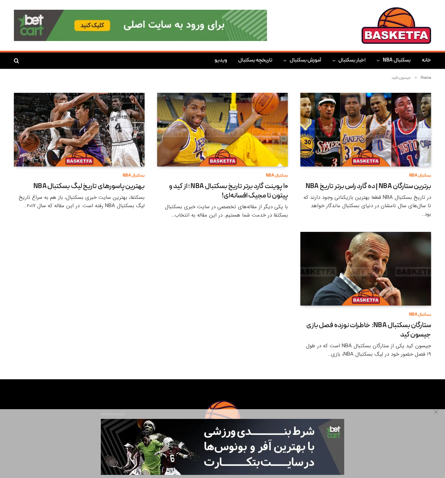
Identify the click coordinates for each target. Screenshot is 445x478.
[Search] (17, 60)
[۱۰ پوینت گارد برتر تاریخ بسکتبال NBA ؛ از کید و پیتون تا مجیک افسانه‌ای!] (222, 130)
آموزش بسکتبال (305, 60)
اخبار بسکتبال (351, 60)
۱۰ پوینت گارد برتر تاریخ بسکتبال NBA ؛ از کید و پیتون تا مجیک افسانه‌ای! (228, 191)
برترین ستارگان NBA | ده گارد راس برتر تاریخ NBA (368, 187)
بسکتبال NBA (397, 60)
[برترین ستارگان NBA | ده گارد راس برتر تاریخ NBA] (365, 130)
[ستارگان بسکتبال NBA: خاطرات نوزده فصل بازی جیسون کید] (365, 269)
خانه (426, 60)
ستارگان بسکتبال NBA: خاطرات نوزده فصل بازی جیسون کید (368, 330)
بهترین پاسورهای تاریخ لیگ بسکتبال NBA (89, 187)
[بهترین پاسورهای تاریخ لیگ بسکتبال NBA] (79, 130)
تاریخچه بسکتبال (255, 60)
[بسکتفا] (396, 26)
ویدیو (221, 60)
